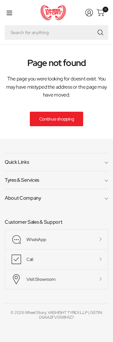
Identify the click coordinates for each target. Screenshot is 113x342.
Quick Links (17, 162)
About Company (23, 198)
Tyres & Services (22, 180)
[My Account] (89, 12)
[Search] (100, 32)
